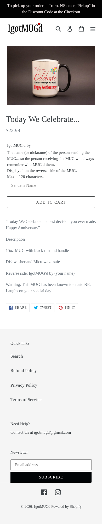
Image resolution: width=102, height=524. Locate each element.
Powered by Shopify (66, 507)
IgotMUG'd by (19, 145)
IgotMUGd (42, 507)
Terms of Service (26, 399)
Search (16, 356)
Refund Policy (23, 370)
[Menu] (93, 28)
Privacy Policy (23, 385)
